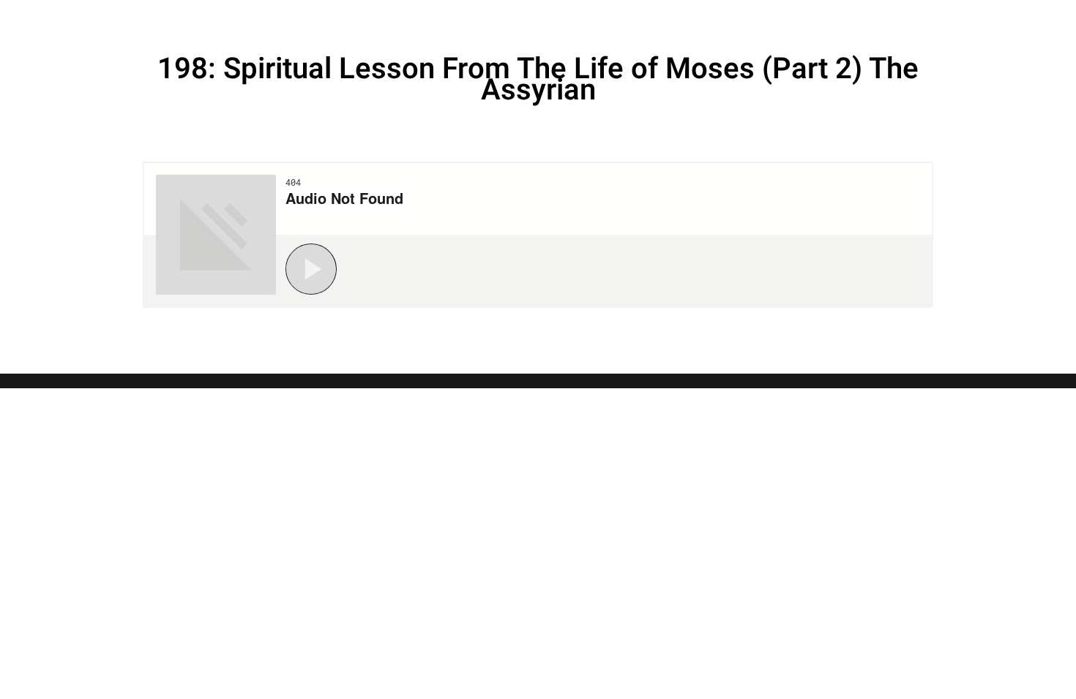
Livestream (731, 18)
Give (1004, 18)
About (939, 18)
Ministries (847, 18)
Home (639, 18)
